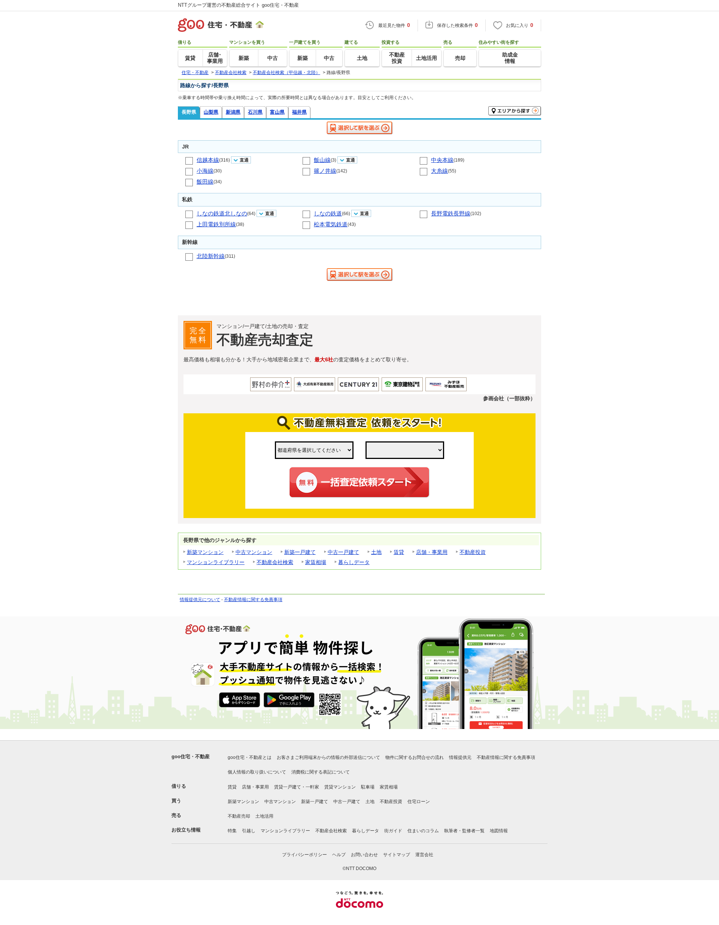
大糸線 (439, 171)
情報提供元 (460, 757)
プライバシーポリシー (304, 854)
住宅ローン (418, 801)
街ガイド (393, 830)
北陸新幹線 (211, 256)
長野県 (189, 112)
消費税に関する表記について (320, 772)
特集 (232, 830)
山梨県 (211, 112)
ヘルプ (339, 854)
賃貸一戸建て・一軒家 (296, 787)
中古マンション (254, 552)
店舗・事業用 (432, 552)
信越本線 (208, 160)
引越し (248, 830)
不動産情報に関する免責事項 (253, 599)
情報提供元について (200, 599)
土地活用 (264, 816)
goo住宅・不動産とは (249, 757)
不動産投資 (472, 552)
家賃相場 (315, 562)
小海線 (205, 171)
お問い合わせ (364, 854)
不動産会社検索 (275, 562)
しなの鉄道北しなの (222, 213)
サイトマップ (396, 854)
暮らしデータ (354, 562)
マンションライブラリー (216, 562)
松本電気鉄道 (331, 224)
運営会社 (424, 854)
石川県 (255, 112)
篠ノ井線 (325, 171)
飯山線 (322, 160)
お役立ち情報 (186, 830)
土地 (376, 552)
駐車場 (367, 787)
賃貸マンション (340, 787)
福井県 (299, 112)
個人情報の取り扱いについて (257, 772)
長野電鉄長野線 (450, 213)
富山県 (277, 112)
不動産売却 (239, 816)
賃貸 (399, 552)
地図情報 (499, 830)
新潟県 (233, 112)
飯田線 (205, 181)
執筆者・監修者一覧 (464, 830)
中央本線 (442, 160)
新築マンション (205, 552)
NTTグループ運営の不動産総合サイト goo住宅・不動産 (238, 5)
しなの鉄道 (328, 213)
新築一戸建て (300, 552)
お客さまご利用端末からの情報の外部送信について (328, 757)
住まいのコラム (423, 830)
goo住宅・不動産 (191, 756)
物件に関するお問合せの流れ (414, 757)
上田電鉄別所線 (216, 224)
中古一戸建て (343, 552)
